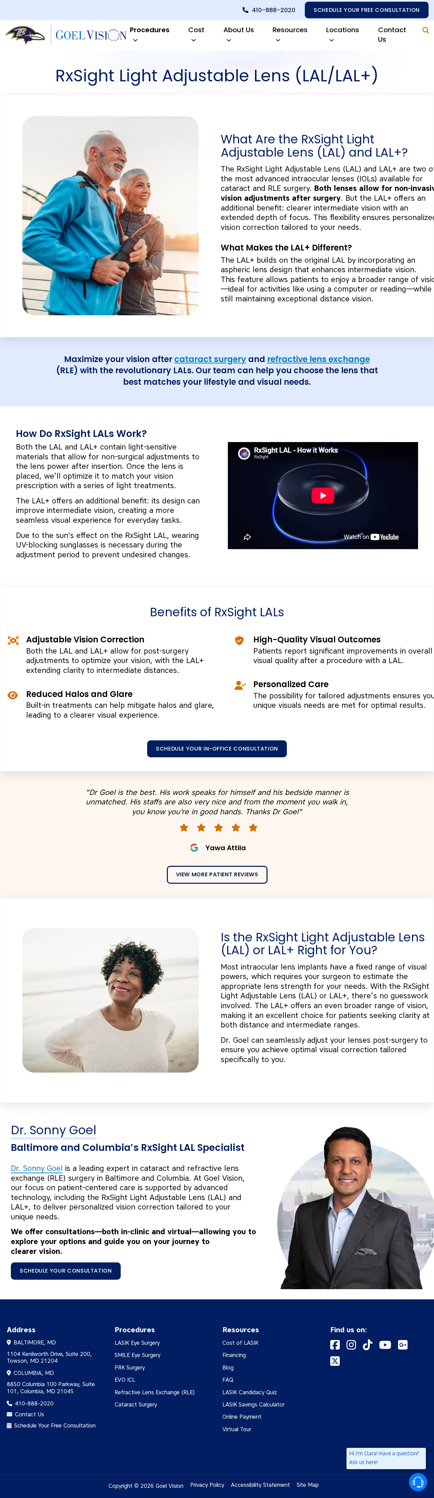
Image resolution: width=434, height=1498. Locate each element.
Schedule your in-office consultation (217, 749)
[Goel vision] (64, 35)
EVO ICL (125, 1380)
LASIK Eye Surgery (137, 1343)
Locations (342, 30)
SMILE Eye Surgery (137, 1355)
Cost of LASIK (240, 1343)
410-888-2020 (273, 10)
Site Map (308, 1485)
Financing (234, 1355)
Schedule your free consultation (367, 10)
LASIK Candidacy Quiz (249, 1392)
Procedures (150, 30)
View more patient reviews (217, 874)
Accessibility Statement (260, 1485)
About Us (238, 30)
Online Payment (241, 1417)
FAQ (227, 1380)
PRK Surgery (130, 1367)
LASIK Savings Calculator (253, 1404)
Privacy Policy (207, 1485)
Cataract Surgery (136, 1404)
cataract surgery (210, 359)
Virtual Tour (236, 1429)
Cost (196, 30)
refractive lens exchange (318, 359)
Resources (290, 30)
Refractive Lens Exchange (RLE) (155, 1392)
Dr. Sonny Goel (37, 1168)
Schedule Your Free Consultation (55, 1425)
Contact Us (392, 34)
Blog (228, 1367)
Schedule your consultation (66, 1271)
